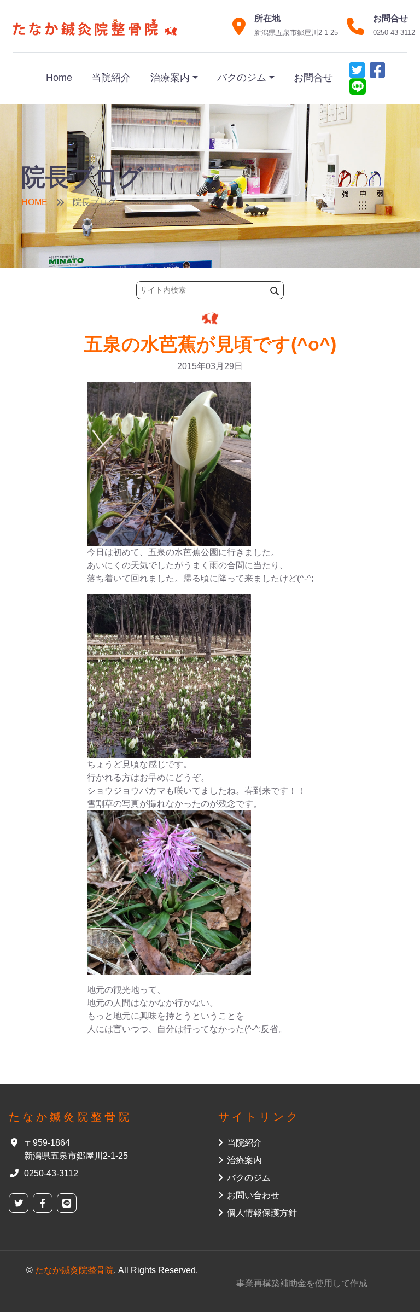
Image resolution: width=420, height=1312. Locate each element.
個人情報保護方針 (262, 1212)
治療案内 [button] (244, 1160)
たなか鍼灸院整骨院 (74, 1270)
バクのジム (241, 77)
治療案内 (170, 77)
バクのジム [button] (249, 1177)
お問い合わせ (253, 1195)
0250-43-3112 (394, 32)
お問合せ (313, 77)
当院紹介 (111, 77)
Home (59, 77)
